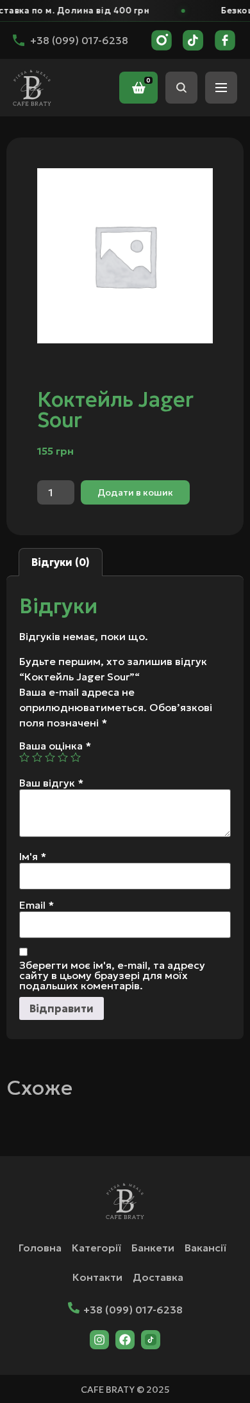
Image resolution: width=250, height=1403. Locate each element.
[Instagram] (99, 1339)
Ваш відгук (51, 783)
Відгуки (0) (60, 562)
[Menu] (221, 88)
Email (36, 905)
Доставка (158, 1277)
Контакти (97, 1277)
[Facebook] (125, 1339)
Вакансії (205, 1247)
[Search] (181, 88)
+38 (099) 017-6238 (133, 1309)
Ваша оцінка (55, 746)
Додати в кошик (135, 492)
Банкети (152, 1247)
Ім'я (32, 856)
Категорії (96, 1247)
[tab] (61, 562)
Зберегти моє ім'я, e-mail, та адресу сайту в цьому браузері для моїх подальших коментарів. (112, 975)
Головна (40, 1247)
